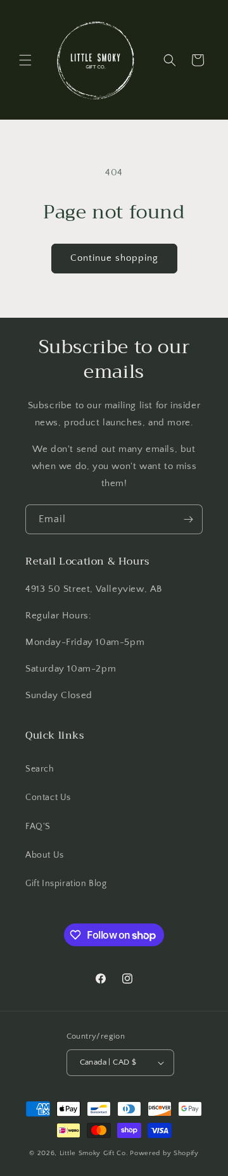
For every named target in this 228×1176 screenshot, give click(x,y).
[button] (25, 60)
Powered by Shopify (164, 1153)
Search (39, 769)
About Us (44, 855)
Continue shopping (114, 258)
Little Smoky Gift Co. (94, 1153)
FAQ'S (38, 827)
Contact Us (48, 797)
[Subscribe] (188, 519)
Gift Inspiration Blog (66, 884)
